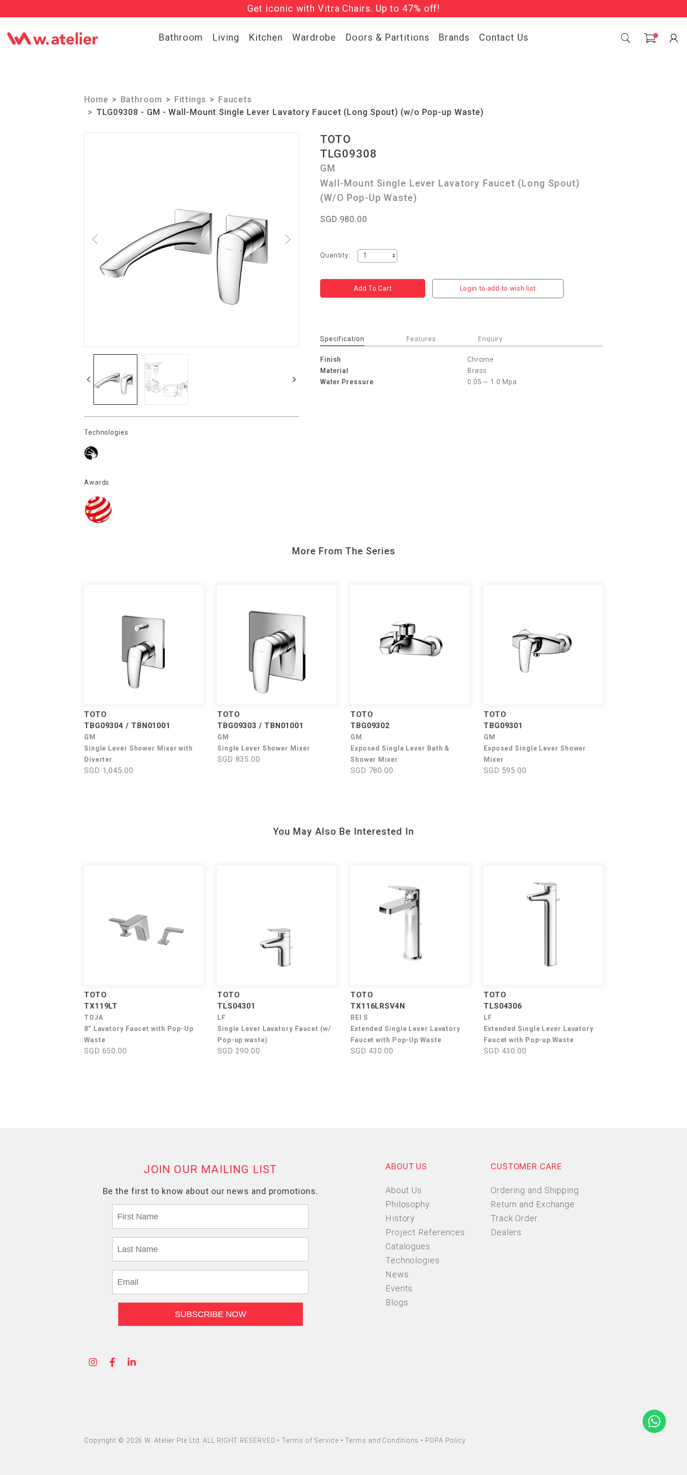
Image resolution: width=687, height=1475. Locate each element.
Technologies (413, 1260)
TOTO (335, 139)
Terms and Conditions (383, 1440)
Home (96, 99)
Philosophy (408, 1204)
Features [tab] (421, 339)
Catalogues (408, 1246)
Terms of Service (311, 1440)
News (397, 1274)
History (400, 1218)
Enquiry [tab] (490, 339)
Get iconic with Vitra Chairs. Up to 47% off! (343, 8)
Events (399, 1288)
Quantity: (335, 255)
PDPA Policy (445, 1440)
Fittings (190, 99)
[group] (115, 379)
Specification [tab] (342, 339)
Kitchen (266, 37)
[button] (88, 379)
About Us (404, 1190)
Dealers (506, 1232)
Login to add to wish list (498, 288)
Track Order (514, 1218)
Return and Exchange (533, 1204)
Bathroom (180, 37)
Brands (453, 37)
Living (225, 37)
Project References (425, 1232)
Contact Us (504, 37)
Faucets (235, 99)
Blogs (397, 1302)
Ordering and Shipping (535, 1190)
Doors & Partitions (387, 37)
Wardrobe (314, 37)
